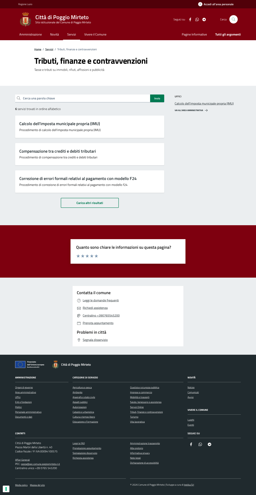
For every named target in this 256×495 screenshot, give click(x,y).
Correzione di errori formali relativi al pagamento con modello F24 (78, 178)
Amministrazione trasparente (145, 443)
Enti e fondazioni (23, 402)
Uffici (18, 397)
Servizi (71, 34)
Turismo (134, 417)
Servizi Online (137, 407)
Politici (18, 407)
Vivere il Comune (95, 34)
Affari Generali (22, 460)
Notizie (191, 387)
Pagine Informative (194, 34)
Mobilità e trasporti (139, 397)
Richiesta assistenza (83, 458)
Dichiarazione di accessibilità (144, 463)
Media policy (21, 485)
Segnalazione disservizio (85, 453)
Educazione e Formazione (85, 421)
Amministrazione (30, 34)
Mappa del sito (37, 485)
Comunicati (193, 392)
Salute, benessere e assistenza (145, 402)
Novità (54, 34)
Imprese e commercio (141, 392)
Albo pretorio (136, 448)
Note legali (135, 458)
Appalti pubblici (80, 402)
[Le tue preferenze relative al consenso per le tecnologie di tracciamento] (6, 489)
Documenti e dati (23, 417)
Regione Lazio (25, 4)
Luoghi (191, 420)
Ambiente (77, 392)
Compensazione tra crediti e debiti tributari (57, 151)
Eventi (191, 425)
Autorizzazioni (80, 407)
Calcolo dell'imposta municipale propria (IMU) (59, 123)
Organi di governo (24, 387)
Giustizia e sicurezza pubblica (144, 387)
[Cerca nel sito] (233, 19)
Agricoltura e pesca (82, 387)
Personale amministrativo (28, 412)
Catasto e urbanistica (83, 412)
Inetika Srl (189, 484)
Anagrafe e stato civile (84, 397)
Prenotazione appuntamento (87, 448)
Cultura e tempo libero (84, 417)
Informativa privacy (140, 453)
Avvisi (191, 397)
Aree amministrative (25, 392)
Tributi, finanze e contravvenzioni (146, 412)
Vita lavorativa (137, 421)
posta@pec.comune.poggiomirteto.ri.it (40, 464)
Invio (157, 98)
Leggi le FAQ (79, 443)
